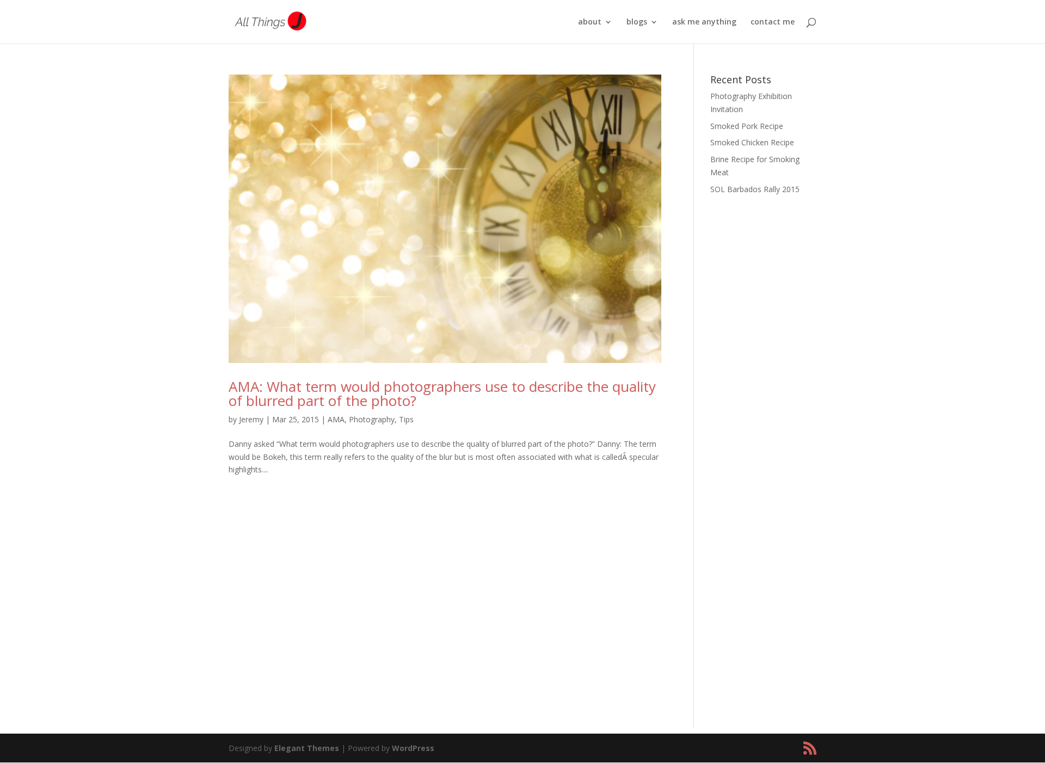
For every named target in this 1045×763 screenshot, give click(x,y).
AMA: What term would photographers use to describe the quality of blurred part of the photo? (442, 393)
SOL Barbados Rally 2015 (755, 189)
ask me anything (704, 22)
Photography (372, 419)
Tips (406, 419)
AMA (336, 419)
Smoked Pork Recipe (746, 126)
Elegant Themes (306, 748)
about (589, 22)
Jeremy (251, 419)
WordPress (413, 748)
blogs (636, 22)
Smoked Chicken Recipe (752, 142)
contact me (773, 22)
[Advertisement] (763, 375)
